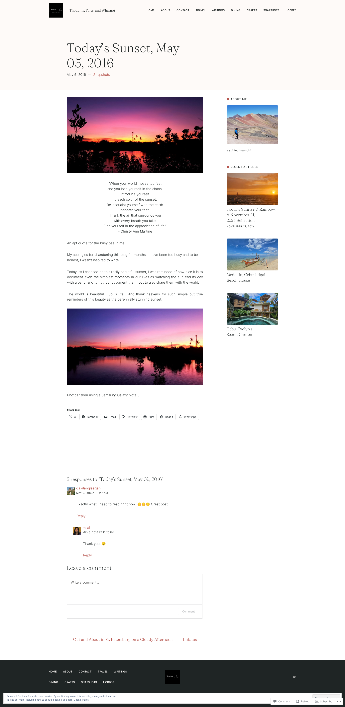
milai (86, 528)
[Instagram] (294, 677)
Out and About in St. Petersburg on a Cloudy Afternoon (123, 639)
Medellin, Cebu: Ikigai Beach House (246, 277)
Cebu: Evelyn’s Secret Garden (239, 331)
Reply (81, 516)
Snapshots (101, 75)
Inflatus (190, 639)
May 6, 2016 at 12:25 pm (98, 532)
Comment (188, 611)
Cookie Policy (81, 699)
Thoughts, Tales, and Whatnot (92, 10)
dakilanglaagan (88, 488)
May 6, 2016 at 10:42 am (92, 492)
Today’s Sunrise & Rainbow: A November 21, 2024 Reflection (251, 215)
